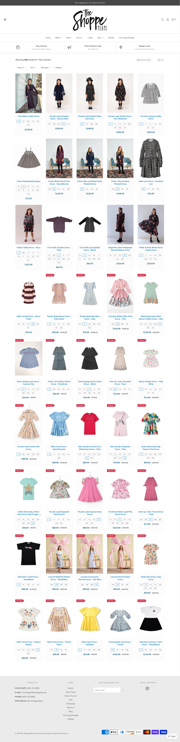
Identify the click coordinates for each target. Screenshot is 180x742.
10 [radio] (23, 121)
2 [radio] (18, 186)
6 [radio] (150, 124)
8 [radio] (18, 121)
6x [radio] (19, 256)
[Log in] (166, 19)
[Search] (161, 19)
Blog (71, 711)
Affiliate (70, 719)
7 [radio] (18, 190)
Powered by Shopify (42, 733)
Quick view (29, 96)
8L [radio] (129, 124)
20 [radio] (127, 324)
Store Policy (71, 692)
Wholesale (70, 703)
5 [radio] (115, 124)
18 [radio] (28, 125)
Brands (111, 37)
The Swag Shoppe (126, 37)
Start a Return (71, 696)
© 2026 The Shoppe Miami (25, 733)
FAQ (70, 700)
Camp (90, 37)
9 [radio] (28, 190)
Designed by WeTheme (59, 733)
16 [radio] (38, 121)
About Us (71, 707)
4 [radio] (110, 124)
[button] (159, 59)
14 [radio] (33, 121)
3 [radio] (141, 124)
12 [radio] (28, 121)
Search (71, 688)
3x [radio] (23, 253)
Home (48, 37)
